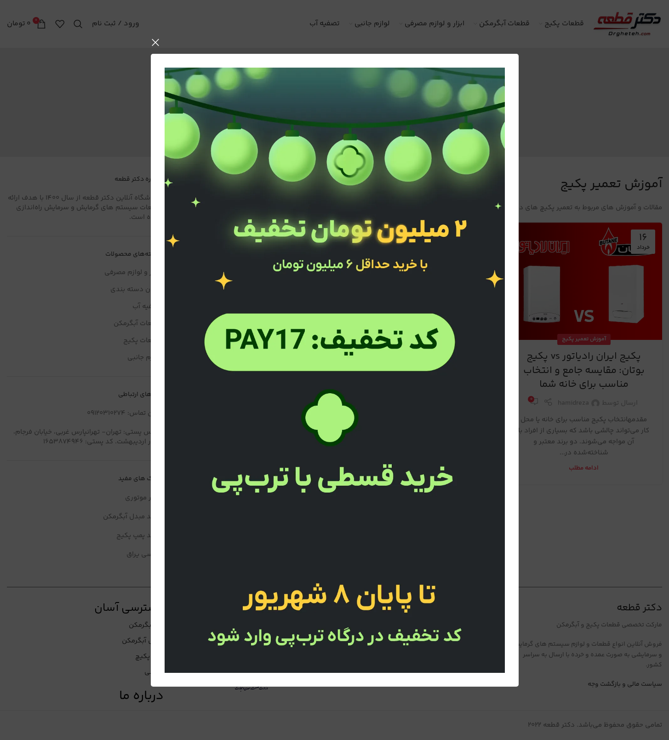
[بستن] (155, 42)
